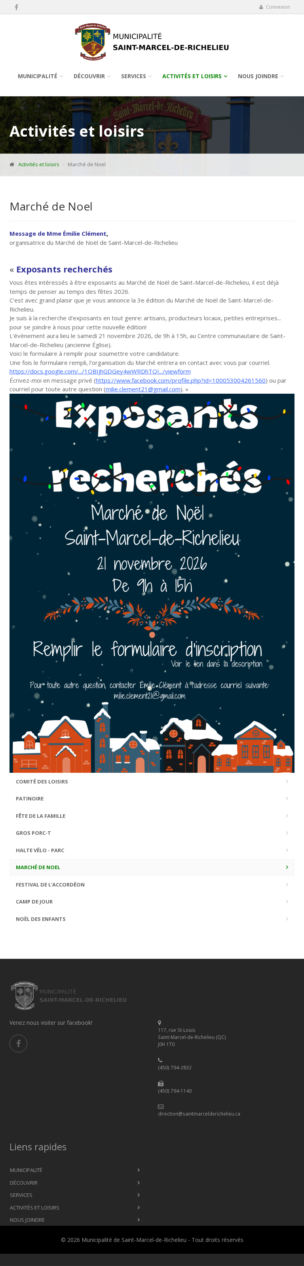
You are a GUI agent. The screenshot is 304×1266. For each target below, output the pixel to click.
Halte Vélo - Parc (40, 850)
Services (133, 76)
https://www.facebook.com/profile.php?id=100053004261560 (181, 380)
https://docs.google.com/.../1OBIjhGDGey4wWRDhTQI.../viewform (100, 371)
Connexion (277, 7)
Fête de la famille (40, 815)
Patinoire (30, 798)
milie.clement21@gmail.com (143, 389)
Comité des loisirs (42, 781)
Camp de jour (34, 901)
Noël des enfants (41, 918)
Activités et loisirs (192, 76)
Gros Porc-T (33, 832)
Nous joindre (258, 76)
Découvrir (89, 76)
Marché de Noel (38, 867)
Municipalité (37, 76)
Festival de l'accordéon (50, 884)
